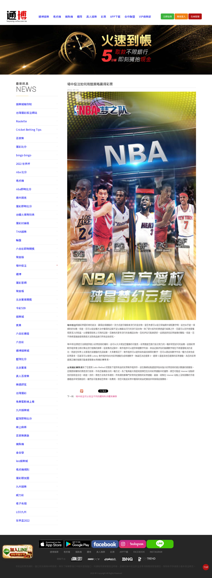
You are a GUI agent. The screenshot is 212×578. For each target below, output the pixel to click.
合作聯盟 (129, 16)
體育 (79, 16)
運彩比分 (21, 147)
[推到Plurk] (81, 391)
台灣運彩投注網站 (26, 113)
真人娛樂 (91, 16)
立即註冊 (167, 16)
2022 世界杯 (23, 164)
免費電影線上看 (25, 401)
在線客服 (195, 16)
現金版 (20, 257)
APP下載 (115, 16)
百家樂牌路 (22, 435)
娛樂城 (20, 316)
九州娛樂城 (22, 410)
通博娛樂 (43, 16)
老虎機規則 (22, 469)
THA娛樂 (21, 231)
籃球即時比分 (24, 418)
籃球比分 (21, 359)
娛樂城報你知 (24, 104)
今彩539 (20, 308)
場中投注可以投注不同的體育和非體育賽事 (96, 396)
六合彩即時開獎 (25, 249)
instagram (156, 551)
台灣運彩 (21, 393)
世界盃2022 (22, 520)
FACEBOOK (139, 551)
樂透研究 (21, 384)
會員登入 (181, 16)
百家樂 (20, 138)
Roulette (21, 121)
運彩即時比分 (24, 206)
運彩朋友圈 (22, 478)
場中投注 (21, 265)
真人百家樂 (22, 376)
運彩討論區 (22, 223)
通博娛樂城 (22, 350)
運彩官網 (21, 283)
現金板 (20, 291)
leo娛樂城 (22, 461)
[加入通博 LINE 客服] (17, 551)
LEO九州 (21, 512)
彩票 (103, 16)
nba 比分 (21, 172)
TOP (206, 567)
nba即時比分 (23, 189)
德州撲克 (21, 198)
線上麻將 (21, 427)
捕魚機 (69, 16)
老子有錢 (21, 503)
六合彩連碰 (22, 333)
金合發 (20, 452)
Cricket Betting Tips (28, 129)
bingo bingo (23, 155)
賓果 (18, 325)
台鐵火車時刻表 (25, 214)
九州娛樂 (21, 486)
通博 (18, 274)
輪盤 (18, 240)
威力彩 (20, 495)
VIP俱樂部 (145, 16)
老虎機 (57, 16)
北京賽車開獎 (24, 299)
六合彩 (20, 342)
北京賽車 (21, 367)
